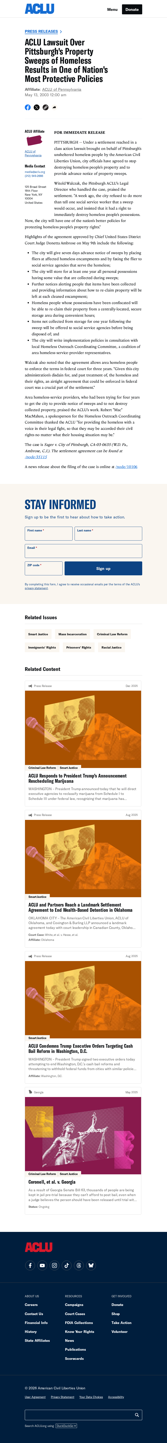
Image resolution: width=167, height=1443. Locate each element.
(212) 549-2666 (34, 176)
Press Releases (41, 31)
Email (31, 547)
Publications (75, 1349)
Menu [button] (112, 9)
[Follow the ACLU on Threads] (78, 1265)
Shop (116, 1314)
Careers (31, 1304)
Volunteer (120, 1331)
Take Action (122, 1323)
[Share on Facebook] (28, 108)
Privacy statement (62, 1397)
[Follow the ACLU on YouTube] (42, 1265)
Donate (132, 9)
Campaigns (74, 1304)
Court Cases (75, 1314)
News (69, 1340)
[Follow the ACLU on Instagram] (54, 1265)
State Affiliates (37, 1340)
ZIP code (33, 565)
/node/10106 (126, 466)
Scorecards (74, 1358)
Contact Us (34, 1314)
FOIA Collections (79, 1323)
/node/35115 (36, 456)
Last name (84, 530)
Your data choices (91, 1397)
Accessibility (116, 1397)
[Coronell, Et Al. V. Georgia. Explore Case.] (83, 1150)
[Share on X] (37, 108)
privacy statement (36, 588)
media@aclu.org (35, 172)
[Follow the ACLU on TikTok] (66, 1265)
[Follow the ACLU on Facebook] (30, 1265)
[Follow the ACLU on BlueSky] (91, 1265)
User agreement (35, 1397)
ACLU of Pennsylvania (61, 89)
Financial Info (36, 1323)
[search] (137, 1415)
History (31, 1331)
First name (34, 530)
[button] (45, 108)
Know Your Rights (79, 1331)
